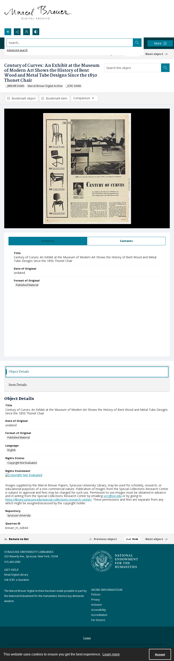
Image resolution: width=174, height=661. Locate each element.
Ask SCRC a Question (16, 580)
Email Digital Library (16, 574)
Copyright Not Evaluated (22, 463)
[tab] (48, 241)
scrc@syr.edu (113, 496)
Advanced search (17, 50)
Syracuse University (19, 515)
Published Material (27, 285)
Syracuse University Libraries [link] (28, 552)
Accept (160, 654)
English (11, 450)
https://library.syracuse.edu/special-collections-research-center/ (48, 499)
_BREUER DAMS (15, 86)
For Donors (98, 620)
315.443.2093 (12, 562)
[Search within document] (165, 67)
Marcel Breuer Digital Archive (45, 86)
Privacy (95, 599)
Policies (95, 594)
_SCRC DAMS (73, 86)
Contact (87, 638)
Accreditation (99, 615)
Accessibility (98, 610)
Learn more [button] (111, 654)
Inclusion (96, 604)
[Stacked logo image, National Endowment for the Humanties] (114, 561)
